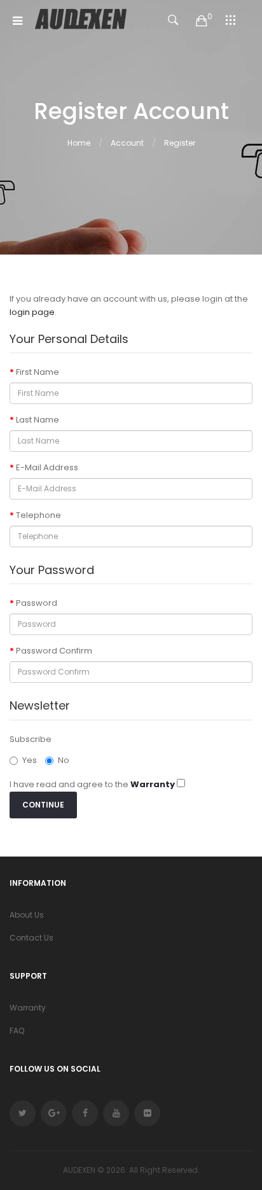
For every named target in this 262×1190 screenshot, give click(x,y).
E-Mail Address (47, 467)
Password (36, 603)
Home (78, 142)
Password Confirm (54, 651)
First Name (37, 372)
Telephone (38, 515)
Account (127, 142)
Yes (29, 760)
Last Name (37, 420)
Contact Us (31, 937)
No (63, 760)
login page (32, 312)
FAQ (17, 1030)
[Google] (54, 1113)
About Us (27, 914)
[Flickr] (147, 1113)
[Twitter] (23, 1113)
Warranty (28, 1007)
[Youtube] (116, 1113)
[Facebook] (85, 1113)
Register (179, 142)
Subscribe (31, 739)
